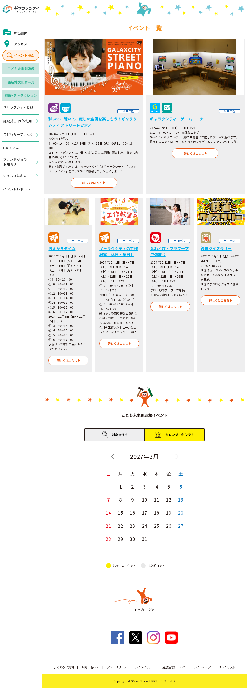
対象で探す (120, 434)
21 (108, 525)
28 (108, 538)
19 (168, 512)
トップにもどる (144, 609)
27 (180, 525)
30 (132, 538)
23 (132, 525)
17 (144, 512)
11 (156, 499)
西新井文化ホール (20, 82)
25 (156, 525)
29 (120, 538)
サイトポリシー (144, 667)
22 (120, 525)
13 (180, 499)
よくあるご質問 (64, 667)
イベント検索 (24, 55)
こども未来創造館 (20, 68)
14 (108, 512)
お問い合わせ (90, 667)
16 (132, 512)
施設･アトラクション (21, 95)
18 (156, 512)
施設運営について (173, 667)
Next (176, 456)
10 (144, 499)
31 (144, 538)
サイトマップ (202, 667)
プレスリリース (117, 667)
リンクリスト (227, 667)
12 (168, 499)
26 (168, 525)
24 (144, 525)
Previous (112, 456)
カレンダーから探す (179, 434)
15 (120, 512)
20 (180, 512)
